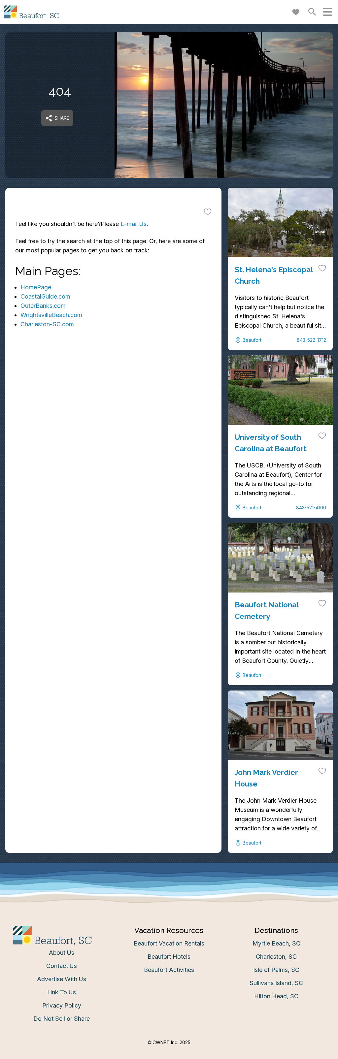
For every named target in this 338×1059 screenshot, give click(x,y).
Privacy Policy (61, 1005)
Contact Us (61, 965)
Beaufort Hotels (169, 956)
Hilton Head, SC (276, 996)
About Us (61, 952)
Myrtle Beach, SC (276, 943)
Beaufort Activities (169, 969)
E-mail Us (133, 223)
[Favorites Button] (296, 12)
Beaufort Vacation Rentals (169, 943)
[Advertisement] (113, 417)
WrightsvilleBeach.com (51, 314)
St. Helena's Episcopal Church (274, 275)
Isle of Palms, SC (276, 969)
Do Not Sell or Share (61, 1018)
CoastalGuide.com (45, 296)
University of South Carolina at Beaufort (271, 443)
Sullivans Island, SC (276, 982)
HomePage (35, 287)
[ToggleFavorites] (208, 211)
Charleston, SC (276, 956)
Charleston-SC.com (47, 324)
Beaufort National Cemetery (266, 610)
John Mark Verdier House (266, 778)
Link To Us (61, 992)
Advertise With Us (61, 979)
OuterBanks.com (43, 305)
